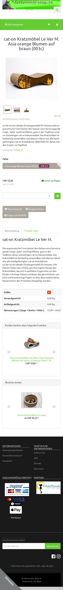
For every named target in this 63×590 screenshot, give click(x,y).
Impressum (38, 468)
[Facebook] (53, 556)
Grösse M (18, 149)
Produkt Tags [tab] (31, 230)
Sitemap (37, 463)
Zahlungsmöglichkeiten (12, 450)
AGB (36, 458)
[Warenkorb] (48, 24)
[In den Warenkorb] (57, 196)
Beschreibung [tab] (12, 230)
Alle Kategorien (15, 24)
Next (54, 352)
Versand (49, 566)
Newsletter (7, 461)
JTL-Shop (37, 581)
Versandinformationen (12, 455)
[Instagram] (59, 556)
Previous (9, 352)
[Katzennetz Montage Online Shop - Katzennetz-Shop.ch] (10, 7)
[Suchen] (57, 9)
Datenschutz (39, 452)
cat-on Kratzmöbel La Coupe (31, 415)
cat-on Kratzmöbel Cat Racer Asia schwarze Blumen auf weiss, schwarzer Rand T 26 (31, 359)
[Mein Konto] (57, 24)
